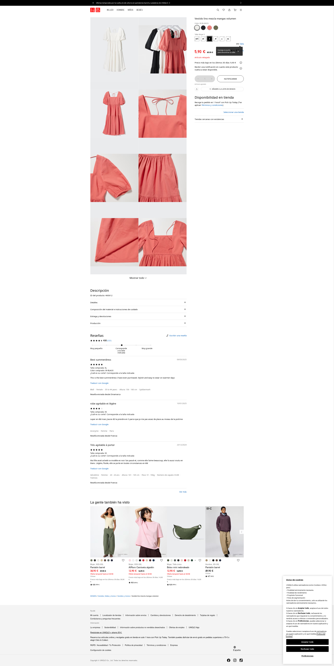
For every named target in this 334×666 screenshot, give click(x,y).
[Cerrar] (238, 51)
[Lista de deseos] (223, 10)
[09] (203, 27)
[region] (307, 620)
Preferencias (308, 656)
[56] (215, 27)
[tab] (110, 10)
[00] (197, 27)
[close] (93, 3)
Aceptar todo (307, 642)
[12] (209, 27)
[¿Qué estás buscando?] (218, 10)
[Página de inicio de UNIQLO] (95, 10)
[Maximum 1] (211, 78)
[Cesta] (235, 10)
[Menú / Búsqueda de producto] (241, 10)
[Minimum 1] (198, 78)
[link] (170, 3)
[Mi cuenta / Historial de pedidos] (229, 10)
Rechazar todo (307, 649)
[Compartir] (197, 89)
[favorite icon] (123, 560)
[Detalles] (241, 68)
